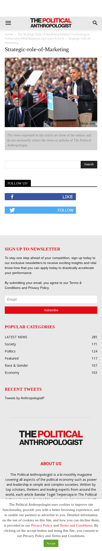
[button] (8, 23)
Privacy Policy (38, 288)
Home (9, 34)
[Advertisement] (51, 8)
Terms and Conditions (76, 525)
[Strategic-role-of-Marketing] (51, 126)
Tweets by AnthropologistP (24, 398)
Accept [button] (51, 543)
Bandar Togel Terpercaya (54, 494)
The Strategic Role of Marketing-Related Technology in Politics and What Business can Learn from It (47, 36)
